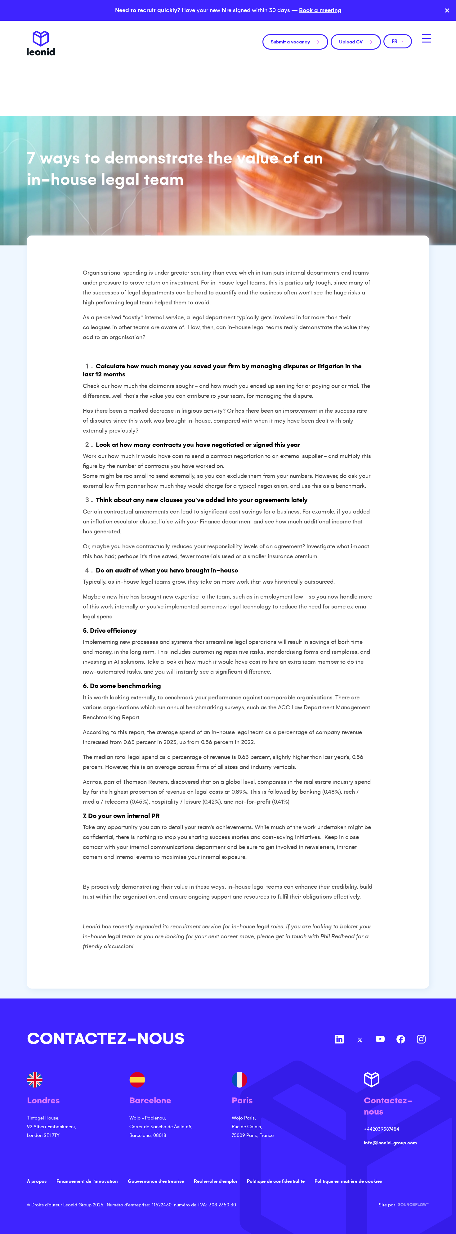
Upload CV (351, 41)
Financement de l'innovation (87, 1181)
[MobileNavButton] (426, 38)
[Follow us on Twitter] (360, 1040)
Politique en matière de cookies (348, 1181)
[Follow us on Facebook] (401, 1040)
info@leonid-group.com (390, 1142)
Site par (404, 1204)
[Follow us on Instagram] (421, 1040)
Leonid (41, 43)
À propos (37, 1181)
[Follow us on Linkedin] (339, 1040)
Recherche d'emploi (215, 1181)
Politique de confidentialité (276, 1181)
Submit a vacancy (290, 41)
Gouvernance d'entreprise (156, 1181)
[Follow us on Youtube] (380, 1040)
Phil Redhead (337, 936)
